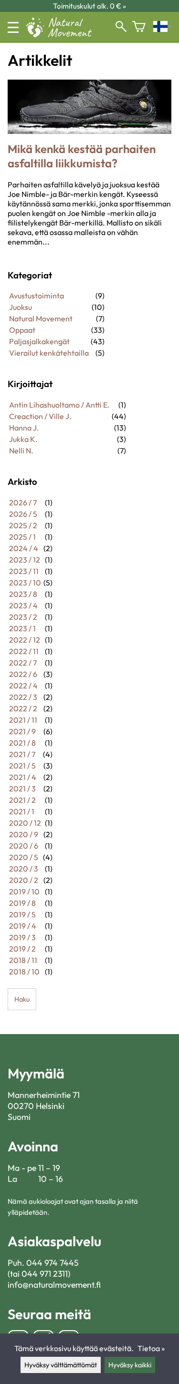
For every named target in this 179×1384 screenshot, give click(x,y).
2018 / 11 (23, 960)
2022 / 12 (24, 640)
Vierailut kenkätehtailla (49, 353)
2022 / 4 (23, 685)
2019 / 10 (24, 891)
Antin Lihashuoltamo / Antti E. (59, 405)
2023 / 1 (22, 628)
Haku (22, 999)
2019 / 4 (22, 926)
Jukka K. (23, 439)
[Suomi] (162, 27)
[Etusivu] (62, 34)
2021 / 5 (22, 765)
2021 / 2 (22, 800)
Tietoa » (151, 1348)
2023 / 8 (23, 594)
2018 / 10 (24, 971)
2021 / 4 (22, 777)
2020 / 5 (23, 857)
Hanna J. (24, 427)
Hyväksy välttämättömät (60, 1365)
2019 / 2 (22, 948)
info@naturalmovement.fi (54, 1284)
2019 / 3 (22, 937)
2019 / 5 (22, 914)
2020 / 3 (23, 868)
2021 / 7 (22, 754)
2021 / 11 (23, 720)
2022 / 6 (23, 674)
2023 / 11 (24, 571)
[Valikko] (13, 27)
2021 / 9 (22, 731)
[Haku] (121, 27)
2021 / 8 (22, 743)
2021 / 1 (21, 811)
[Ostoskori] (139, 27)
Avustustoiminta (36, 295)
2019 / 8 (22, 903)
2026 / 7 (23, 502)
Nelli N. (21, 450)
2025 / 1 (22, 537)
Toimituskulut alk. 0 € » (89, 5)
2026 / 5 (23, 514)
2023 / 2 (23, 617)
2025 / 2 (23, 525)
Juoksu (20, 307)
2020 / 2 (23, 880)
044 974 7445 (52, 1262)
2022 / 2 (23, 708)
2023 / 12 (24, 559)
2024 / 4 (23, 548)
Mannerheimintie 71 (44, 1094)
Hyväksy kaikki (129, 1365)
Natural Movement (41, 318)
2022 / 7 (23, 662)
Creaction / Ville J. (40, 416)
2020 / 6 (23, 846)
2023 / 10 (25, 582)
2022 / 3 (23, 697)
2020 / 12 (25, 823)
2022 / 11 (24, 651)
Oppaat (22, 330)
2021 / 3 (22, 788)
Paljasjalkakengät (39, 341)
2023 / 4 (23, 605)
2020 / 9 (23, 834)
